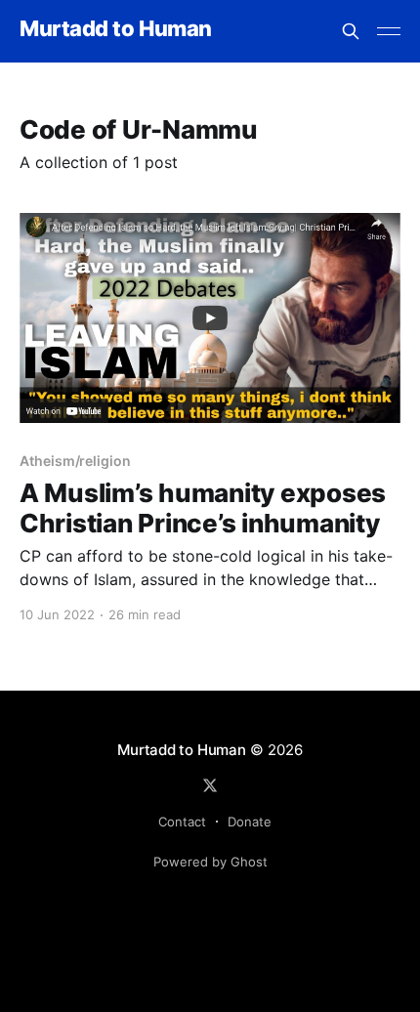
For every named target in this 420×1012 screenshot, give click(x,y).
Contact (182, 821)
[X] (210, 785)
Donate (250, 821)
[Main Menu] (388, 31)
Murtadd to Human (116, 29)
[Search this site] (350, 31)
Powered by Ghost (210, 861)
